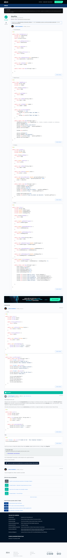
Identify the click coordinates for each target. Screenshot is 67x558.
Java (16, 19)
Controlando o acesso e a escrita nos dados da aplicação (46, 22)
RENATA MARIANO (19, 26)
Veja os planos (55, 299)
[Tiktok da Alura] (54, 554)
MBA (19, 538)
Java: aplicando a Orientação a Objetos (24, 19)
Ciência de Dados (24, 519)
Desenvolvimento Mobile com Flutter (27, 527)
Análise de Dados (30, 519)
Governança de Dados (37, 519)
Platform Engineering (24, 523)
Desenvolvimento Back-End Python (15, 503)
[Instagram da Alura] (52, 554)
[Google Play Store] (58, 554)
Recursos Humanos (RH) (29, 532)
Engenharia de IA (24, 517)
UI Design (22, 525)
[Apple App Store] (60, 554)
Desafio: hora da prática (16, 23)
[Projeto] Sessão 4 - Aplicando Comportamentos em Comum (20, 485)
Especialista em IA (30, 517)
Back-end (13, 19)
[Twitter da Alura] (50, 554)
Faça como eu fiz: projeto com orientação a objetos (18, 489)
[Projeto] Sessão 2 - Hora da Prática (15, 493)
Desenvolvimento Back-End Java (26, 530)
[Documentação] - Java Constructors (13, 453)
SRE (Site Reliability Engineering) (33, 523)
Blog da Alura (15, 554)
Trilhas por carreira (13, 515)
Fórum (6, 5)
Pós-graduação (15, 538)
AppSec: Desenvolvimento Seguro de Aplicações (34, 521)
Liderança (22, 532)
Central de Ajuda (16, 553)
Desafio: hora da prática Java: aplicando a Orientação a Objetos (20, 481)
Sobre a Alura (15, 552)
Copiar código (58, 74)
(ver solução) (6, 20)
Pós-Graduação (32, 553)
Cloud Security (23, 521)
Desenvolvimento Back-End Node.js (38, 530)
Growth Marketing (44, 532)
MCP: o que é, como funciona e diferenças (16, 505)
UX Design (26, 525)
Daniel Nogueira (12, 396)
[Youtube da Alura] (48, 554)
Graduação (10, 538)
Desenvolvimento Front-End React (38, 527)
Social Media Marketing (37, 532)
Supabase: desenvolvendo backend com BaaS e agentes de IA (20, 508)
